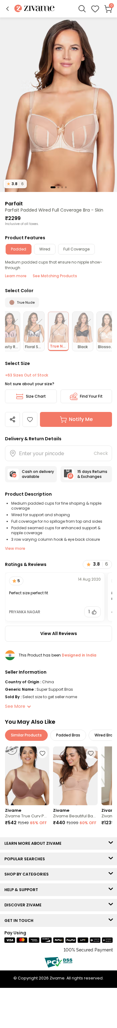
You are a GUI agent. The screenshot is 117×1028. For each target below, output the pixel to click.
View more (15, 548)
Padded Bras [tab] (68, 735)
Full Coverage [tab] (76, 249)
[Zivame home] (34, 9)
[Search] (82, 9)
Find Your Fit (91, 396)
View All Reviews (58, 633)
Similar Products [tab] (26, 735)
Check (101, 453)
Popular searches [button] (26, 859)
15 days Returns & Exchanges (92, 474)
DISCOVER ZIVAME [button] (24, 905)
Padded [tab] (18, 249)
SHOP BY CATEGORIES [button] (27, 874)
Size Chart (36, 396)
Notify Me (81, 419)
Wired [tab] (44, 249)
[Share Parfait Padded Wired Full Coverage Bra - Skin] (12, 419)
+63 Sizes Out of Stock (26, 375)
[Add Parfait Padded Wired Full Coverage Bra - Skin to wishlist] (29, 419)
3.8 (15, 183)
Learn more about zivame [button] (34, 843)
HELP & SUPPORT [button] (22, 889)
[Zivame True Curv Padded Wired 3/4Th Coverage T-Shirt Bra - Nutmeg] (27, 776)
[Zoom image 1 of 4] (58, 104)
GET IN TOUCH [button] (20, 920)
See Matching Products (55, 275)
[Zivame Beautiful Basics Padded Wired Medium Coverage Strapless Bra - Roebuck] (75, 776)
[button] (7, 8)
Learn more (16, 275)
